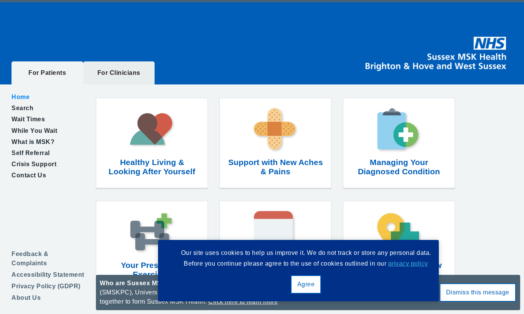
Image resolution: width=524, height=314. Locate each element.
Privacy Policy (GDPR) (46, 286)
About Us (26, 297)
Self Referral (31, 153)
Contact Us (29, 175)
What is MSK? (33, 142)
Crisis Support (34, 164)
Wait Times (28, 119)
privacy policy (408, 263)
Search (22, 108)
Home (21, 97)
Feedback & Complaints (30, 258)
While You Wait (34, 130)
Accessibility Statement (48, 274)
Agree (306, 284)
